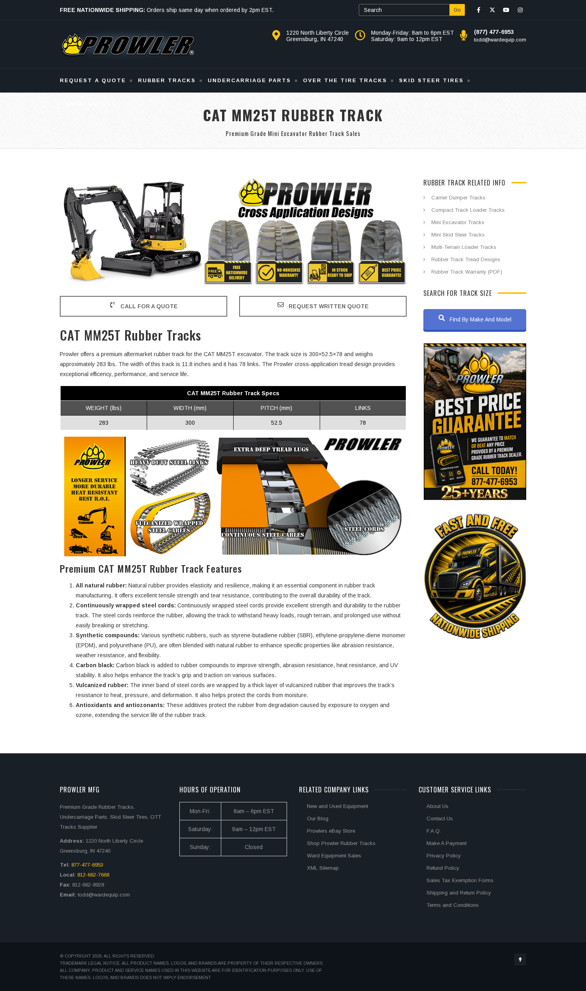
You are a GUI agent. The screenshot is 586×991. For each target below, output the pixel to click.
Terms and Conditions (453, 905)
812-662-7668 (93, 875)
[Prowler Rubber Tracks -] (128, 44)
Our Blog (317, 819)
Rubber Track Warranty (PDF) (466, 272)
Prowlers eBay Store (331, 831)
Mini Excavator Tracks (457, 222)
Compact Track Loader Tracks (468, 210)
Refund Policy (443, 868)
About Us (437, 806)
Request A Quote (93, 80)
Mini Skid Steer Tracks (458, 235)
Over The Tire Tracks (345, 80)
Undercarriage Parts (249, 80)
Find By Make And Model (479, 319)
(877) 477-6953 (494, 32)
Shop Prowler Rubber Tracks (341, 843)
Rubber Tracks (167, 80)
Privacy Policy (444, 856)
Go (457, 10)
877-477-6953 (87, 865)
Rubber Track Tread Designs (465, 259)
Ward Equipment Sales (334, 856)
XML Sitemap (323, 868)
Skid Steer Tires (431, 80)
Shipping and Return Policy (459, 893)
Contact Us (440, 819)
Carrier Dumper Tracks (458, 198)
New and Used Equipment (337, 806)
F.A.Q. (434, 831)
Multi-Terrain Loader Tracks (463, 247)
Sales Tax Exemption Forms (460, 880)
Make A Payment (446, 843)
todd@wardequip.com (500, 40)
